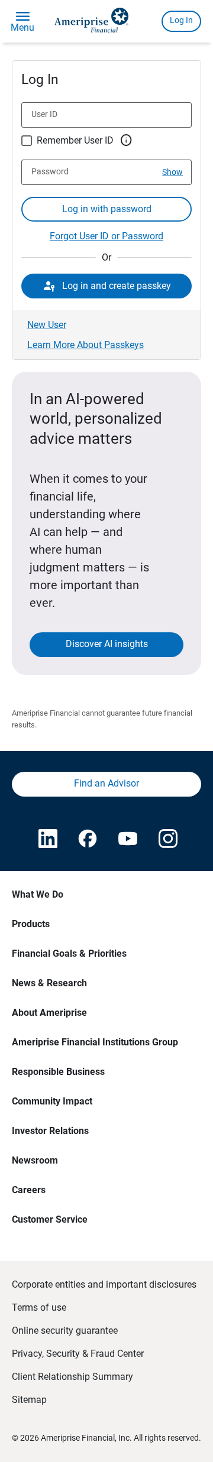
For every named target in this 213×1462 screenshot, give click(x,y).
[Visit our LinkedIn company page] (47, 839)
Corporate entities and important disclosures (104, 1284)
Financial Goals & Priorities (69, 953)
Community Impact (52, 1101)
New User (46, 324)
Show (172, 172)
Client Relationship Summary (72, 1376)
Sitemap (29, 1399)
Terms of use (39, 1307)
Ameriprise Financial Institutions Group (95, 1042)
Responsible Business (58, 1071)
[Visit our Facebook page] (86, 839)
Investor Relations (50, 1130)
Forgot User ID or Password (106, 236)
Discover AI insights (107, 643)
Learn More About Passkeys (85, 344)
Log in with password (106, 209)
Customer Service (50, 1219)
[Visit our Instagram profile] (167, 839)
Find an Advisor (106, 783)
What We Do (37, 894)
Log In (181, 20)
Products (31, 924)
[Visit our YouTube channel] (126, 839)
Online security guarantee (65, 1330)
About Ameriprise (49, 1012)
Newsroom (35, 1160)
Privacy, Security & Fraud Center (78, 1353)
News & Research (49, 983)
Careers (29, 1189)
